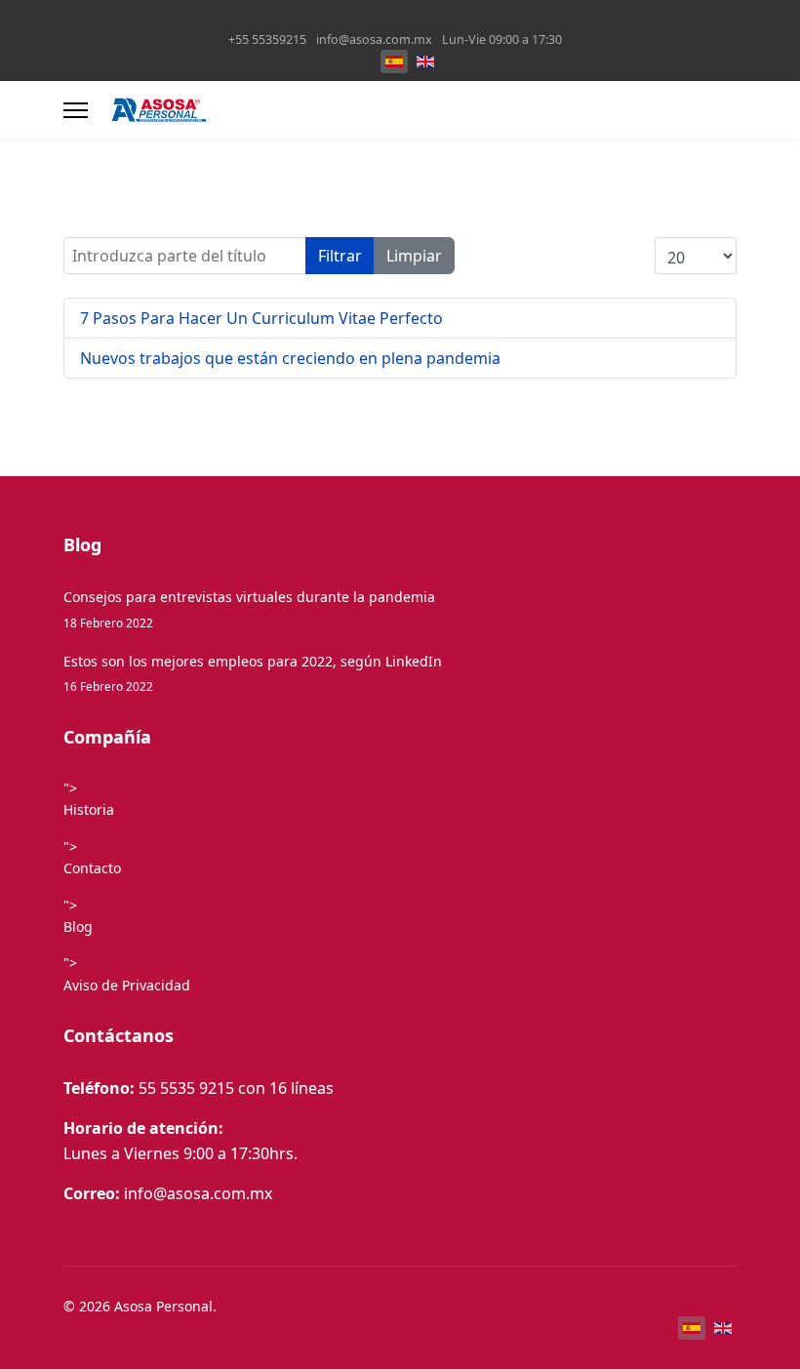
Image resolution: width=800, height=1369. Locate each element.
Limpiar (414, 255)
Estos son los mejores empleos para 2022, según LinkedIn (252, 673)
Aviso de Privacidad (126, 985)
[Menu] (75, 110)
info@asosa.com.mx (374, 39)
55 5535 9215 (186, 1088)
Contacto (92, 868)
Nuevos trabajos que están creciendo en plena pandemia (290, 358)
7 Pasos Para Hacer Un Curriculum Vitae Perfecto (261, 318)
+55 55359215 (267, 39)
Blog (78, 926)
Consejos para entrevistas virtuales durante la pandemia (249, 608)
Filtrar (340, 255)
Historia (88, 809)
